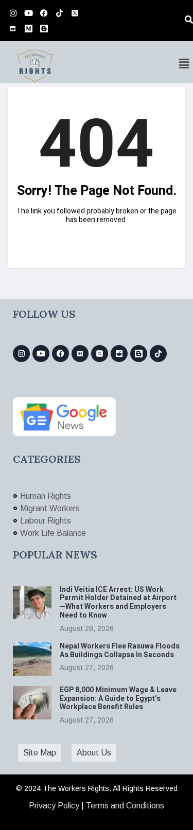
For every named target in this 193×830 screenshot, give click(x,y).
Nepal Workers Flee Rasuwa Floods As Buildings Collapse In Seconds (120, 650)
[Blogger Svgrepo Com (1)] (43, 28)
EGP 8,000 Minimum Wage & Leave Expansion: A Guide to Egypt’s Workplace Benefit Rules (118, 698)
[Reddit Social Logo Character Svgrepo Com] (13, 28)
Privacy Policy (54, 805)
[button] (184, 64)
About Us (94, 752)
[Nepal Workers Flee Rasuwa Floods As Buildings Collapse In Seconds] (32, 659)
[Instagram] (13, 13)
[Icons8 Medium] (80, 353)
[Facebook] (43, 13)
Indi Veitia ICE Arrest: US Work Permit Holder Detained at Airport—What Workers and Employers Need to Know (118, 602)
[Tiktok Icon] (59, 13)
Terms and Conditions (125, 805)
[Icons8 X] (74, 13)
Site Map (39, 752)
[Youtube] (28, 13)
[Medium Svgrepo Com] (28, 28)
